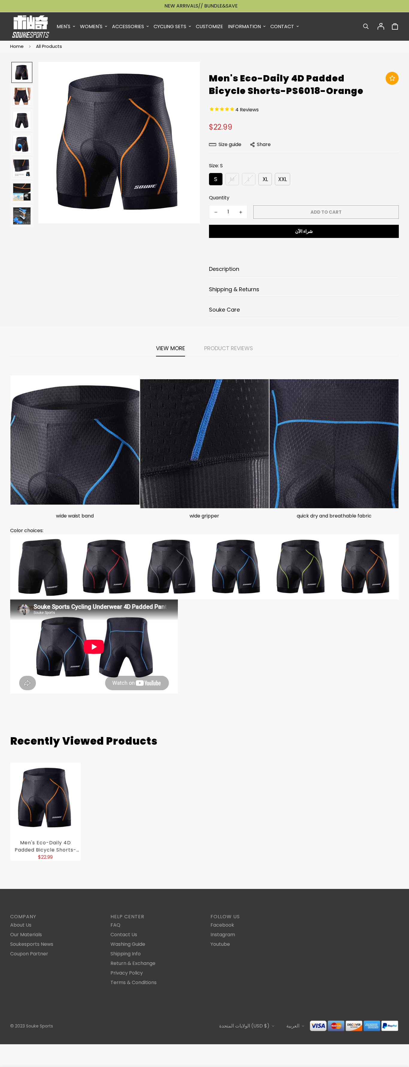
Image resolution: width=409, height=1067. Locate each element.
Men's (63, 26)
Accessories (128, 26)
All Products (49, 46)
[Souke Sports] (30, 26)
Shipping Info (125, 953)
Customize (209, 26)
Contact (282, 26)
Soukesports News (31, 944)
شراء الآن (304, 231)
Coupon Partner (29, 953)
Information (244, 26)
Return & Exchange (132, 963)
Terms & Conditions (133, 982)
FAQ (115, 925)
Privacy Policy (126, 972)
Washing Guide (127, 944)
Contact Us (123, 934)
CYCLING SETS (170, 26)
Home (17, 46)
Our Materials (26, 934)
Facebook (222, 925)
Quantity (219, 197)
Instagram (222, 934)
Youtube (220, 944)
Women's (91, 26)
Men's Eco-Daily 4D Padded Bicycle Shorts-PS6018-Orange (45, 846)
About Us (20, 925)
